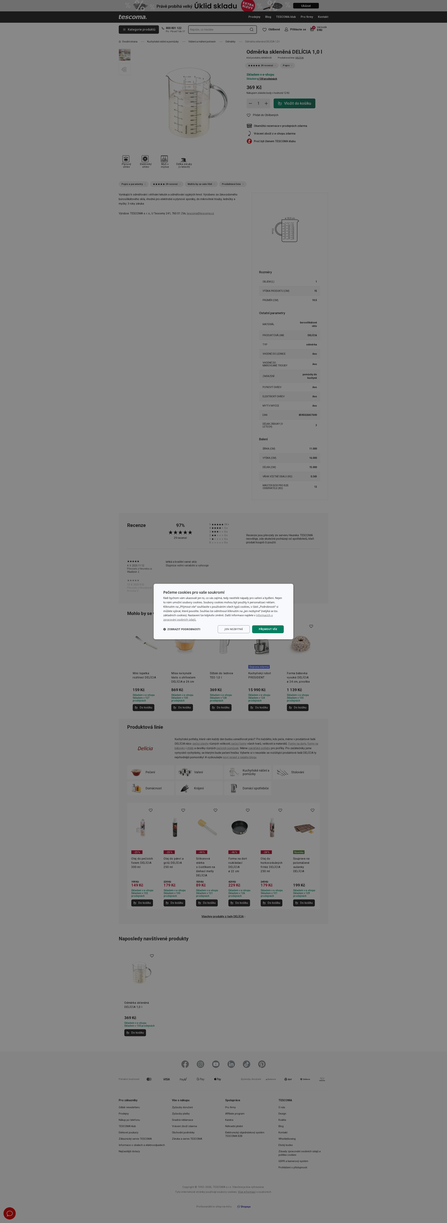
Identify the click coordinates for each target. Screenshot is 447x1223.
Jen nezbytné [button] (234, 629)
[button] (181, 629)
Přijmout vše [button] (268, 629)
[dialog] (223, 611)
